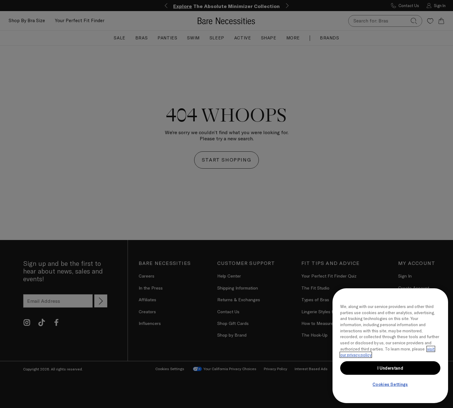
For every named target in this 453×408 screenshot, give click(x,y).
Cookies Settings (390, 384)
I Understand (390, 368)
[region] (390, 345)
